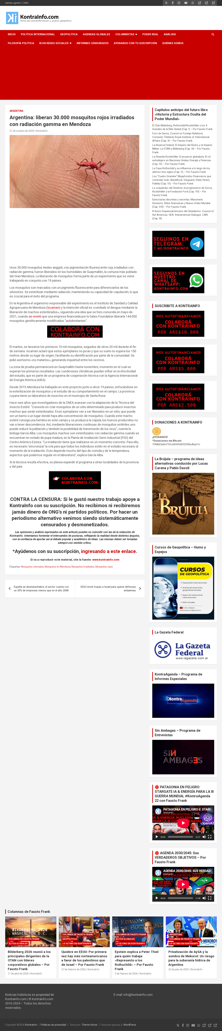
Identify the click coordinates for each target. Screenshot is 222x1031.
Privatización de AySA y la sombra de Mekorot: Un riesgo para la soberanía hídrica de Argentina (191, 958)
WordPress (129, 1024)
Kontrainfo (31, 1024)
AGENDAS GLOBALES (96, 34)
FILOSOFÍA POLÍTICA (21, 43)
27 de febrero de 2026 (73, 969)
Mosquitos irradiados (82, 566)
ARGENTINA (16, 110)
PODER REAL (150, 34)
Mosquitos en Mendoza (57, 566)
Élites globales (18, 943)
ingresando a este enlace (108, 551)
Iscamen (53, 307)
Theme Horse (89, 1024)
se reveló (35, 316)
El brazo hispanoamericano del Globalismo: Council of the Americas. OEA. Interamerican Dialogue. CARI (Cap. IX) (183, 215)
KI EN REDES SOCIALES (54, 43)
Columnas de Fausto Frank (29, 912)
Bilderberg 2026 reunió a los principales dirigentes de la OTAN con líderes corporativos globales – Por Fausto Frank (29, 960)
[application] (183, 822)
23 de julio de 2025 (178, 969)
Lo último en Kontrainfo (76, 943)
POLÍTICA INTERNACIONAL (38, 34)
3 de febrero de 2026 (126, 973)
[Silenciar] (204, 837)
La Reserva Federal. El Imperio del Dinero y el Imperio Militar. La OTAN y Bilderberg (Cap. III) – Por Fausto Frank (182, 148)
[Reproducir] (157, 837)
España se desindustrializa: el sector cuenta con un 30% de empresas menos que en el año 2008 (41, 588)
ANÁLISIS (170, 34)
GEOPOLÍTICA (69, 34)
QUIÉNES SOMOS (172, 43)
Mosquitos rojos (104, 566)
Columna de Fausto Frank (24, 939)
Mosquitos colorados (32, 566)
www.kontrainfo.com (105, 559)
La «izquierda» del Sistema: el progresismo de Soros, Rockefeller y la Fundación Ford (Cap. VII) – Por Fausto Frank (182, 191)
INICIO (12, 34)
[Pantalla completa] (209, 837)
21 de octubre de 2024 (22, 130)
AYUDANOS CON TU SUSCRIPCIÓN (135, 43)
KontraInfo (42, 130)
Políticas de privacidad (53, 1024)
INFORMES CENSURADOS (93, 43)
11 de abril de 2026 (18, 973)
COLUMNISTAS (124, 34)
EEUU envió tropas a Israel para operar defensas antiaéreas (108, 588)
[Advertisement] (111, 73)
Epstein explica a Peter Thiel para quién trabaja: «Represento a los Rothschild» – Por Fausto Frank (137, 960)
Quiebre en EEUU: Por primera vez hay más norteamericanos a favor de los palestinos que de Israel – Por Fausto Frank (84, 958)
